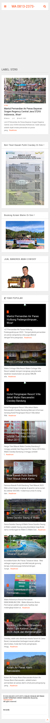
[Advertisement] (25, 39)
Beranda (6, 710)
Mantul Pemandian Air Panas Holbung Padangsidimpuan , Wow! (23, 319)
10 (8, 663)
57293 (6, 105)
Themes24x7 (8, 700)
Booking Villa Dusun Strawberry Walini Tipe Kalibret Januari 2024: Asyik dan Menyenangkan (24, 628)
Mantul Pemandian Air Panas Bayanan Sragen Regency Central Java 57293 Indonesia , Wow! (23, 111)
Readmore (13, 130)
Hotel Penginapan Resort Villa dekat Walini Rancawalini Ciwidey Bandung (24, 397)
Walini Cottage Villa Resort (22, 361)
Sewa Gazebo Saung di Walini (23, 517)
